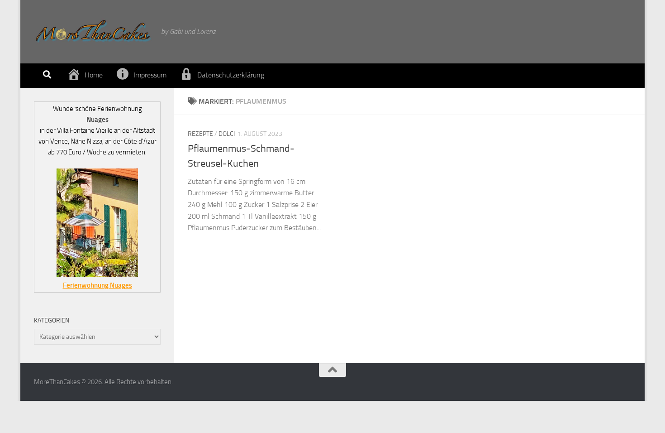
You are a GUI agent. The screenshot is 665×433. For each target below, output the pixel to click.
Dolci (226, 134)
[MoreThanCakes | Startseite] (93, 31)
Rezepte (200, 134)
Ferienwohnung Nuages (97, 285)
